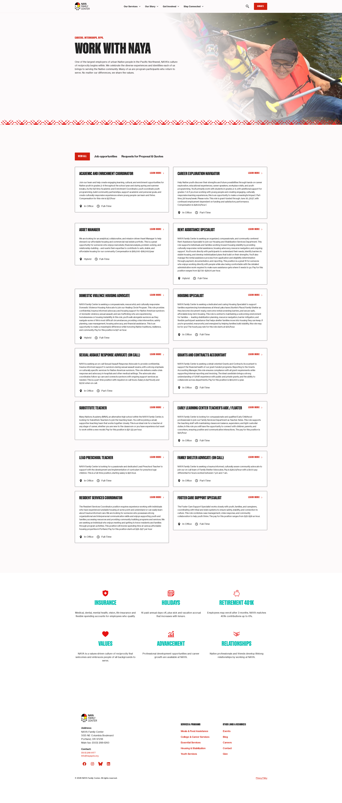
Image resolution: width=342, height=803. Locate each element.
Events (226, 731)
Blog (225, 736)
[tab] (82, 156)
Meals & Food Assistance (194, 731)
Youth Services (189, 753)
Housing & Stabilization (193, 748)
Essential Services (191, 742)
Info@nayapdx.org (89, 755)
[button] (132, 6)
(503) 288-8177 (88, 752)
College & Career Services (195, 736)
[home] (89, 6)
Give (225, 753)
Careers (227, 742)
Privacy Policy (261, 778)
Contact (227, 748)
